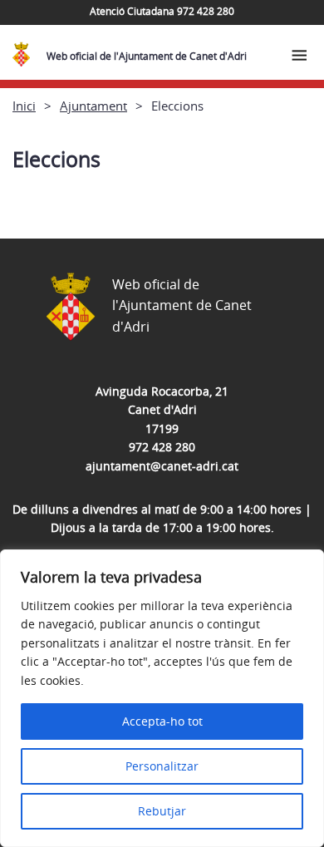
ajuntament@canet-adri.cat (162, 466)
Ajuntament (93, 105)
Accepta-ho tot (162, 721)
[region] (162, 698)
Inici (24, 105)
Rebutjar (162, 811)
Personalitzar (162, 766)
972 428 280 (162, 447)
